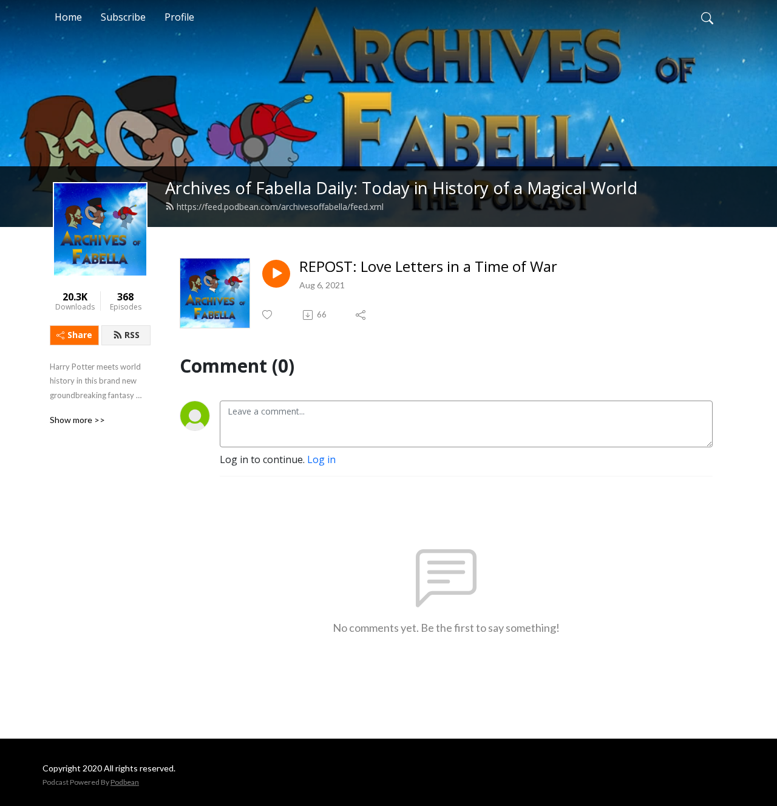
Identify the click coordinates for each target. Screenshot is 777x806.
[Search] (707, 17)
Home (68, 17)
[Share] (361, 315)
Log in (321, 459)
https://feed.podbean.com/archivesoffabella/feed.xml (280, 206)
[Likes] (268, 314)
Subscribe (123, 17)
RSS (132, 334)
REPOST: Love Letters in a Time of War (428, 267)
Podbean (124, 782)
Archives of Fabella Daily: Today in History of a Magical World (401, 188)
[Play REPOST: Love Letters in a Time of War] (276, 274)
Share (79, 334)
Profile (179, 17)
